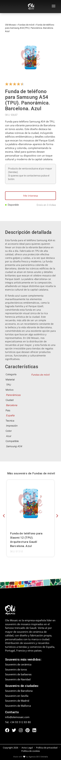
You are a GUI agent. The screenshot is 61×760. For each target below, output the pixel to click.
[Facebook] (7, 730)
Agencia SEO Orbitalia (38, 756)
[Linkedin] (34, 730)
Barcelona (11, 405)
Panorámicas (13, 395)
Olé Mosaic (10, 24)
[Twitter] (14, 730)
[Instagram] (21, 730)
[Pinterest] (27, 730)
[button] (4, 516)
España (10, 415)
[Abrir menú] (53, 6)
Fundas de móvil (26, 24)
